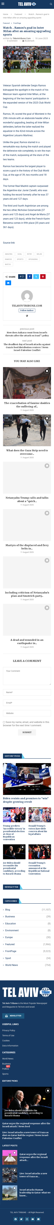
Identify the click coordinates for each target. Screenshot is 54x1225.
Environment (28, 930)
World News (28, 965)
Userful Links (10, 1024)
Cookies (6, 1041)
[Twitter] (21, 1219)
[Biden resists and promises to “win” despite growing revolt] (27, 779)
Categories (8, 1052)
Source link (9, 242)
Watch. (8, 264)
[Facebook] (16, 1219)
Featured (18, 14)
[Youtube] (33, 1219)
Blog (28, 909)
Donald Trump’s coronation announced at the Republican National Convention (38, 868)
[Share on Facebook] (29, 276)
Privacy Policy (8, 1030)
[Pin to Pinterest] (43, 276)
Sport (28, 958)
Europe (28, 937)
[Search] (51, 4)
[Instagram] (27, 1219)
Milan (39, 254)
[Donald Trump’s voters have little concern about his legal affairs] (39, 814)
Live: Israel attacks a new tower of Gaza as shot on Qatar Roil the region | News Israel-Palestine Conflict (25, 1135)
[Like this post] (23, 276)
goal (20, 254)
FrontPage (28, 951)
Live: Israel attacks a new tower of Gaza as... (33, 1175)
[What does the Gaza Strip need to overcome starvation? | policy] (27, 430)
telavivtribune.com (22, 38)
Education (28, 923)
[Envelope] (38, 1219)
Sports (20, 259)
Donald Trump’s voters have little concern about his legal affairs (37, 830)
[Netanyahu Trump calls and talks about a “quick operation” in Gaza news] (27, 478)
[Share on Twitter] (36, 276)
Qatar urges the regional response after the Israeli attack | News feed (26, 1125)
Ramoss (8, 259)
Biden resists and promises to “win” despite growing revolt (26, 800)
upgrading (33, 259)
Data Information (10, 1046)
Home (5, 14)
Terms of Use (8, 1035)
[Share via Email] (8, 282)
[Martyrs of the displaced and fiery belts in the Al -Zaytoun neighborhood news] (27, 525)
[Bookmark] (47, 371)
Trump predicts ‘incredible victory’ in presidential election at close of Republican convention (14, 833)
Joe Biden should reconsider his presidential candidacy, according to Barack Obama (14, 868)
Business (28, 916)
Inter (29, 254)
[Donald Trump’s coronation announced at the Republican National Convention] (39, 851)
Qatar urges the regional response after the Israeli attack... (34, 1157)
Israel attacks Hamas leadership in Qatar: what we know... (35, 1192)
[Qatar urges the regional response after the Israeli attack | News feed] (9, 1157)
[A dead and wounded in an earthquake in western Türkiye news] (27, 620)
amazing (8, 254)
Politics (5, 1069)
